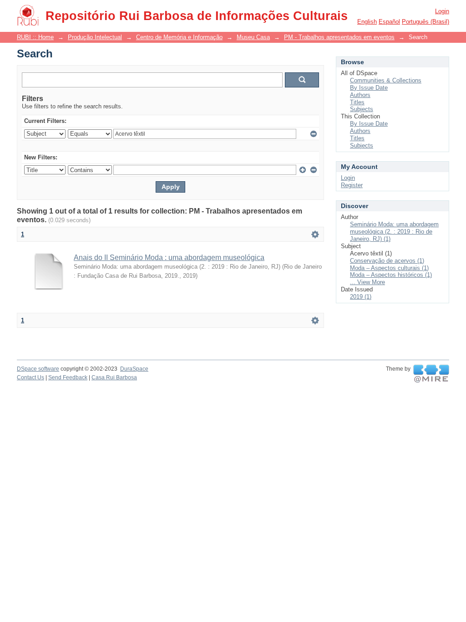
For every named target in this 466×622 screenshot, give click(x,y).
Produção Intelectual (95, 37)
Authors (360, 95)
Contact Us (30, 377)
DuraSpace (134, 369)
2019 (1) (360, 296)
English (367, 21)
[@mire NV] (431, 374)
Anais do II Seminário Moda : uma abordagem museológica (169, 257)
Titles (357, 102)
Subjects (361, 109)
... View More (367, 282)
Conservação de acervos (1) (387, 260)
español (389, 21)
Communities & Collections (385, 80)
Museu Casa (253, 37)
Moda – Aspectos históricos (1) (391, 274)
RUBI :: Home (35, 37)
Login (442, 11)
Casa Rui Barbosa (114, 377)
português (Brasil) (425, 21)
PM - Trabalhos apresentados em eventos (339, 37)
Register (352, 185)
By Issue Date (369, 87)
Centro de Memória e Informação (179, 37)
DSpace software (38, 369)
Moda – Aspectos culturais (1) (389, 268)
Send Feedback (67, 377)
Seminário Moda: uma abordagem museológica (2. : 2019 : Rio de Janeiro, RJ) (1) (394, 231)
